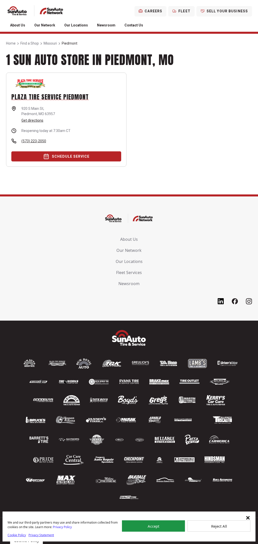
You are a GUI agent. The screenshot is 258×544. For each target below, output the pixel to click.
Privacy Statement (41, 535)
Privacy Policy (62, 527)
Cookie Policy (17, 535)
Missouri (50, 43)
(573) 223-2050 (33, 141)
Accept (153, 526)
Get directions (32, 120)
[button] (247, 517)
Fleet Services (129, 272)
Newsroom (106, 25)
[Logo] (35, 11)
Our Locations (76, 25)
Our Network (44, 25)
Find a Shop (29, 43)
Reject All (219, 526)
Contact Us (133, 25)
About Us (17, 25)
